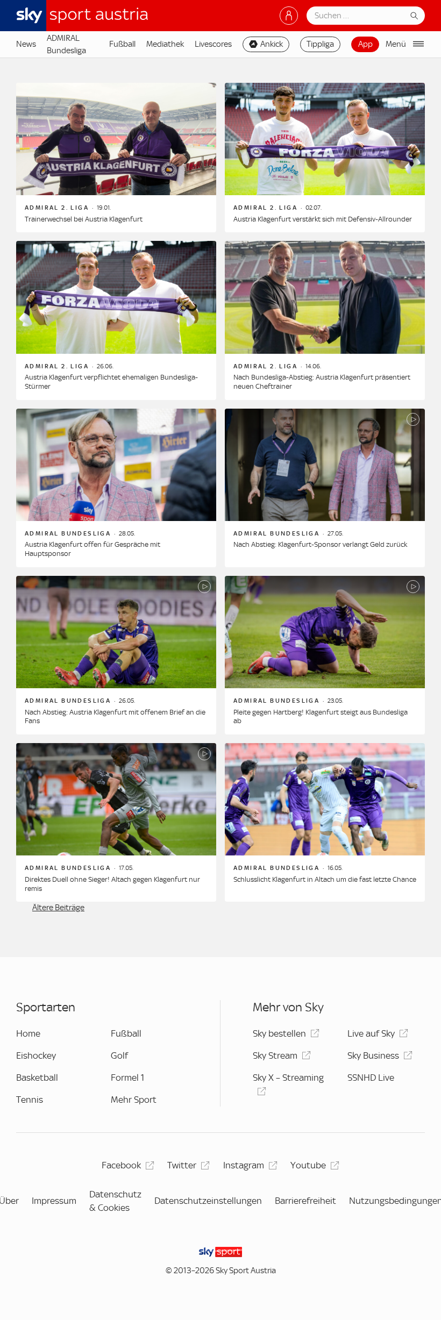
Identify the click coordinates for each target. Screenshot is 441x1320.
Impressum (54, 1200)
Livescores (213, 44)
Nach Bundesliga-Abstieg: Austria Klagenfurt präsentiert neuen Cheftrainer (321, 381)
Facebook (121, 1165)
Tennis (29, 1099)
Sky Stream (275, 1055)
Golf (119, 1055)
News (26, 44)
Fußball (122, 44)
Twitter (181, 1165)
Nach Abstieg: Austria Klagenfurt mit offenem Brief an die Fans (115, 716)
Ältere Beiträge (58, 907)
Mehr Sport (134, 1099)
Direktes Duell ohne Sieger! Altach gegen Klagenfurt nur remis (112, 884)
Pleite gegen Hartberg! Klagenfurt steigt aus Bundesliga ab (320, 716)
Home (28, 1033)
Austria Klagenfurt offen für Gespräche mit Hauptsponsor (92, 549)
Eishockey (36, 1055)
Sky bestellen (279, 1033)
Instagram (243, 1165)
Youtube (308, 1165)
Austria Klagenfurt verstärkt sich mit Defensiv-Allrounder (322, 219)
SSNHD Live (370, 1077)
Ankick (271, 44)
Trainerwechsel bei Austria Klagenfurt (84, 219)
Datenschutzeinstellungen (208, 1200)
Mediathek (165, 44)
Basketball (37, 1077)
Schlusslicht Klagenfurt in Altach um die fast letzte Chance (324, 879)
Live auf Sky (371, 1033)
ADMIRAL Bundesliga (66, 44)
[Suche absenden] (414, 15)
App (365, 44)
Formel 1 (127, 1077)
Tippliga (320, 44)
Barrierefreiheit (305, 1200)
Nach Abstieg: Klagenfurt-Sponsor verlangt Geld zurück (320, 544)
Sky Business (373, 1055)
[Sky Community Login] (289, 15)
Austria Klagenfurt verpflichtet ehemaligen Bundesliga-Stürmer (111, 381)
